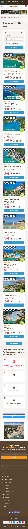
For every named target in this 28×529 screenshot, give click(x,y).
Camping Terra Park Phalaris (12, 71)
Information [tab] (5, 464)
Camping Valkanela (9, 232)
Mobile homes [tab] (6, 470)
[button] (5, 55)
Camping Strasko (9, 103)
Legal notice (5, 497)
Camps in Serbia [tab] (6, 488)
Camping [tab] (4, 467)
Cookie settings (6, 503)
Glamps (6, 17)
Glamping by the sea (14, 17)
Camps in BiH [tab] (5, 485)
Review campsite (22, 68)
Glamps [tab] (4, 473)
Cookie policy (5, 500)
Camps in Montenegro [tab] (8, 491)
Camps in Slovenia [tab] (7, 479)
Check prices (14, 81)
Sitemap (4, 506)
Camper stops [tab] (6, 476)
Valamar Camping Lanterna (12, 134)
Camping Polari (8, 327)
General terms (6, 494)
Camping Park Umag (10, 264)
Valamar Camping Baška (11, 295)
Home (2, 17)
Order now (20, 3)
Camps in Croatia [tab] (6, 482)
